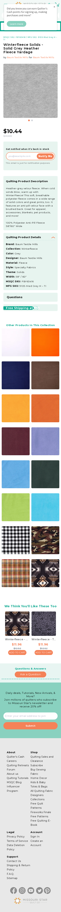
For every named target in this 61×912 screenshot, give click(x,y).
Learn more (16, 24)
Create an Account (36, 843)
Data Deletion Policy (16, 847)
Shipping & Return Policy (18, 867)
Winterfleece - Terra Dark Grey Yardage (44, 639)
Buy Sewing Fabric (38, 771)
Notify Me (45, 156)
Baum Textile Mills (17, 57)
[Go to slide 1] (29, 120)
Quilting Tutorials (17, 778)
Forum (11, 769)
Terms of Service (17, 840)
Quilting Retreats (18, 765)
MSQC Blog (14, 782)
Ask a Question (30, 674)
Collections (37, 799)
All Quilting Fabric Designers (41, 793)
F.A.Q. (10, 873)
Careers (11, 761)
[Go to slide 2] (32, 120)
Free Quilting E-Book (40, 822)
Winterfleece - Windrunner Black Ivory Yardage (17, 639)
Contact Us (14, 861)
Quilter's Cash (15, 756)
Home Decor (38, 778)
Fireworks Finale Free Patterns (40, 814)
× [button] (54, 7)
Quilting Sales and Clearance (42, 759)
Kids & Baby (38, 782)
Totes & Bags (38, 786)
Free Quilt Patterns (36, 805)
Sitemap (12, 878)
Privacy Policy (16, 836)
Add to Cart (17, 652)
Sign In (34, 836)
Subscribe (36, 765)
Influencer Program (13, 788)
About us (12, 773)
